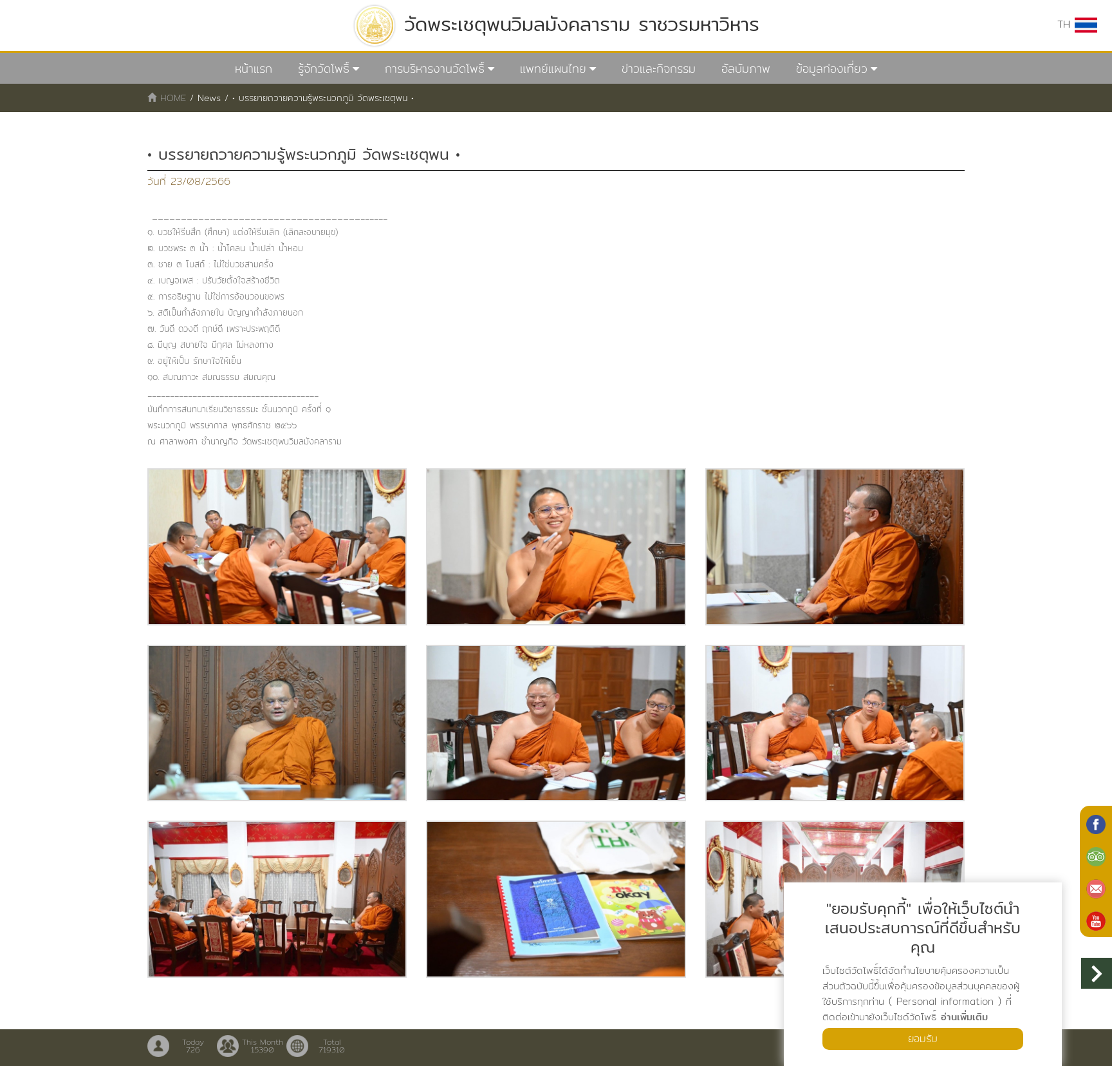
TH (1066, 24)
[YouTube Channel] (1096, 919)
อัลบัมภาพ (745, 68)
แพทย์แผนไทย (553, 68)
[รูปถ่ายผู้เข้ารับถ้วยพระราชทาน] (277, 546)
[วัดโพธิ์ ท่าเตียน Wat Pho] (1096, 823)
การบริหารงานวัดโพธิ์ (435, 68)
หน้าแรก (253, 68)
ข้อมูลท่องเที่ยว (831, 68)
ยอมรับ (923, 1039)
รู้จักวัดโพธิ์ (323, 68)
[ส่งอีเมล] (1096, 887)
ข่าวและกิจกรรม (659, 68)
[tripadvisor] (1096, 855)
